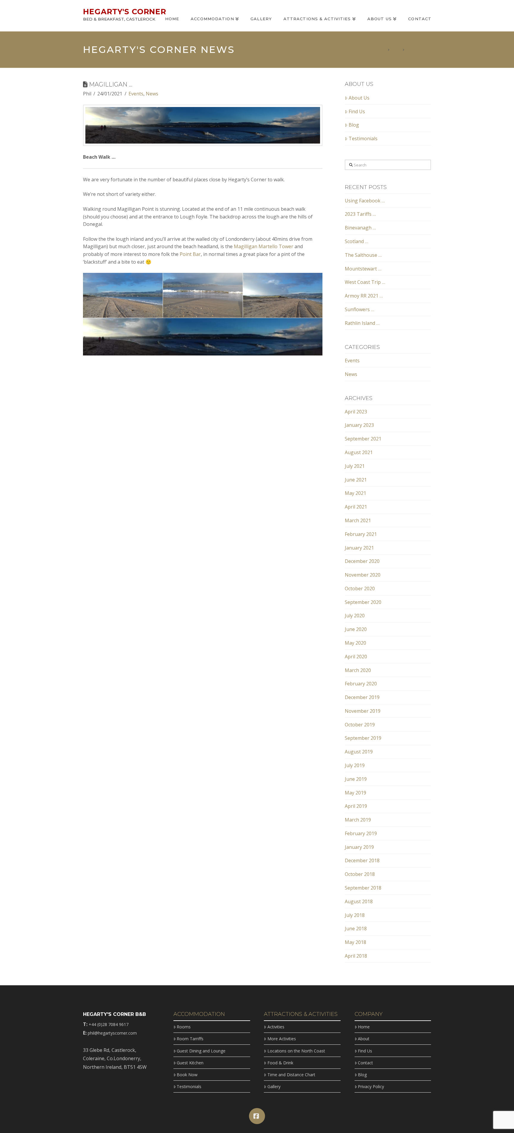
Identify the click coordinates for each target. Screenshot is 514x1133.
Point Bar (190, 254)
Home (364, 1027)
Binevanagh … (360, 227)
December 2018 (362, 860)
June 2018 (356, 928)
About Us (359, 98)
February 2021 (361, 534)
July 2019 (355, 765)
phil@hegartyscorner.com (112, 1033)
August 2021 (359, 452)
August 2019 (359, 751)
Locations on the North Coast (296, 1051)
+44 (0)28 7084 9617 (108, 1024)
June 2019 (356, 779)
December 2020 (362, 561)
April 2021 (356, 506)
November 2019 (362, 711)
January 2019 (359, 847)
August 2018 (359, 901)
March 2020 (358, 670)
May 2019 (355, 792)
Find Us (357, 111)
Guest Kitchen (190, 1063)
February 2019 (361, 833)
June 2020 (356, 629)
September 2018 (363, 888)
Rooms (184, 1027)
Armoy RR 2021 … (364, 295)
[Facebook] (257, 1116)
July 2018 (355, 915)
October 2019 (360, 724)
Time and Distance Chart (291, 1074)
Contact (365, 1063)
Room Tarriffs (190, 1038)
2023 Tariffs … (360, 214)
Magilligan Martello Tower (263, 246)
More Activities (281, 1038)
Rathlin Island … (362, 323)
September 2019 (363, 738)
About (363, 1038)
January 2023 (359, 425)
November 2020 (362, 575)
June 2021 (356, 479)
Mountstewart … (363, 268)
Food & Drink (280, 1063)
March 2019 (358, 819)
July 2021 (355, 466)
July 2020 (355, 615)
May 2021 (355, 493)
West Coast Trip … (365, 282)
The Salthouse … (363, 255)
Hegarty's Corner (124, 11)
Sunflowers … (359, 309)
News (152, 93)
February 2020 (361, 683)
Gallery (273, 1086)
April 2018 (356, 956)
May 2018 (355, 942)
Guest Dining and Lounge (201, 1051)
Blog (354, 125)
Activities (275, 1027)
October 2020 (360, 588)
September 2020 (363, 602)
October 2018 (360, 874)
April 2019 (356, 806)
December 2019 (362, 697)
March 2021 (358, 520)
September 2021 (363, 438)
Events (135, 93)
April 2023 (356, 411)
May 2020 (355, 643)
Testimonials (363, 138)
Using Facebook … (365, 200)
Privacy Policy (371, 1086)
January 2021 (359, 548)
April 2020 (356, 656)
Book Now (187, 1074)
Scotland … (356, 241)
